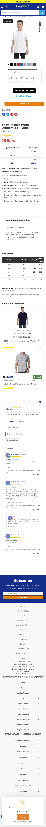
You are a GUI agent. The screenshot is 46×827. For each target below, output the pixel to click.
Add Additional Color (24, 91)
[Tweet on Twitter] (7, 114)
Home (5, 16)
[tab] (14, 414)
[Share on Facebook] (3, 114)
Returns (23, 630)
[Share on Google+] (11, 114)
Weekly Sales (23, 611)
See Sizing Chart (23, 96)
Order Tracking (23, 649)
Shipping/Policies (23, 625)
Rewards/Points (23, 653)
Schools (23, 644)
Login (23, 658)
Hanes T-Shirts (18, 228)
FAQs (23, 616)
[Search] (42, 12)
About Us (23, 635)
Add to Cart (24, 104)
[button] (8, 467)
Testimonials (23, 639)
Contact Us (23, 620)
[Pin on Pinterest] (16, 114)
